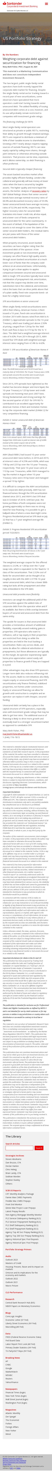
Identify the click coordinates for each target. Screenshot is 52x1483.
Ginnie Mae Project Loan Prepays (21, 1208)
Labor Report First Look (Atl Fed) (20, 1344)
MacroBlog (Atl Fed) (15, 1326)
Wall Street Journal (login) (17, 1399)
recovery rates (39, 191)
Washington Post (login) (16, 1402)
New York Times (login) (16, 1396)
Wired (8, 1434)
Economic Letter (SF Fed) (17, 1320)
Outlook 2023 (12, 1259)
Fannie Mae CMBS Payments (19, 1197)
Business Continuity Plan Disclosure (14, 1460)
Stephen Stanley (13, 1180)
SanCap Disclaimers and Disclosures (14, 1462)
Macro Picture (12, 1285)
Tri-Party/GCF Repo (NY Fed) (18, 1351)
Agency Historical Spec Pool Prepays (22, 1242)
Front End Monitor (14, 1204)
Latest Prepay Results (15, 1211)
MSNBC (9, 1375)
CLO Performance (14, 1292)
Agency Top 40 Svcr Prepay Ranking (22, 1232)
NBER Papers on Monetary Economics (23, 1306)
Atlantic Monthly (13, 1413)
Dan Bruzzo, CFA (13, 1162)
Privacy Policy (7, 1464)
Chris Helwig (11, 1169)
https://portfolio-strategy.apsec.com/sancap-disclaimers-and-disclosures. (25, 786)
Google (9, 1368)
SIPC (11, 1468)
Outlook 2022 (12, 1278)
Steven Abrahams (13, 1159)
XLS (38, 1218)
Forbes (9, 1423)
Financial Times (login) (16, 1392)
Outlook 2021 (12, 1282)
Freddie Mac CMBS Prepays (18, 1201)
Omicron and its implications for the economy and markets (22, 1273)
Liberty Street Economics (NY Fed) (21, 1323)
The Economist (12, 1420)
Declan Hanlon (12, 1166)
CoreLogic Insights (14, 1316)
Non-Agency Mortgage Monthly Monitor (24, 1214)
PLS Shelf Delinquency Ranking (19, 1225)
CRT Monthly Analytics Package (20, 1194)
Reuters (9, 1378)
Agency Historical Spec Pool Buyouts (22, 1239)
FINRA (18, 1468)
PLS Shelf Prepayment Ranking (19, 1228)
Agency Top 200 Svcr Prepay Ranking (22, 1235)
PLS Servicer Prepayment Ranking (21, 1221)
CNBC (8, 1364)
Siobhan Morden (13, 1176)
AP (7, 1361)
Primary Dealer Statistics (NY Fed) (21, 1347)
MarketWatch (12, 1371)
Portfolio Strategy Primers (18, 1249)
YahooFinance (12, 1382)
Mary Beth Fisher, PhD (12, 66)
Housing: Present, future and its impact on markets (24, 1268)
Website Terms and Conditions (12, 1459)
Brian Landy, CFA (13, 1173)
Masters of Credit (13, 1263)
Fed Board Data (13, 1340)
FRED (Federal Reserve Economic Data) (23, 1337)
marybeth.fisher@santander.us (17, 734)
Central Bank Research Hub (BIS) (20, 1302)
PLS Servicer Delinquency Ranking (21, 1218)
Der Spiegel (11, 1416)
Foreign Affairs (12, 1427)
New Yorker (11, 1430)
